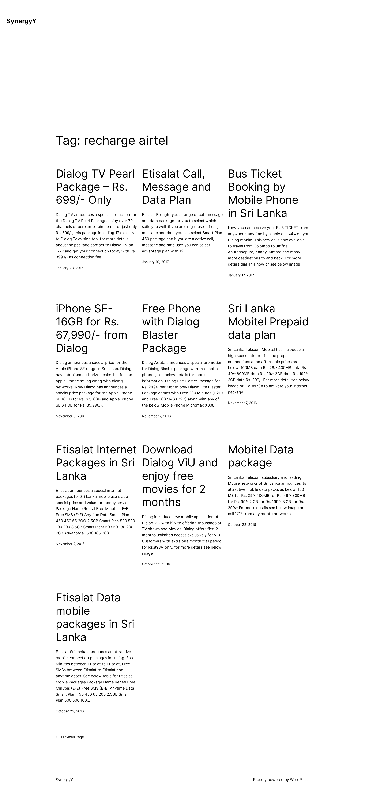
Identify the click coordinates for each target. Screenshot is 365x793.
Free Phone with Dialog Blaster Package (171, 328)
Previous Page (70, 737)
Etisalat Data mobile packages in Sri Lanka (95, 617)
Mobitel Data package (261, 456)
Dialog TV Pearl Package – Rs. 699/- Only (95, 187)
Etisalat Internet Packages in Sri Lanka (96, 463)
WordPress (299, 779)
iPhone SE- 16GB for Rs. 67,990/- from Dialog (91, 328)
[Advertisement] (182, 76)
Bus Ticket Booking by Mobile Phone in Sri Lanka (263, 193)
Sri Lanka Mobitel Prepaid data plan (268, 322)
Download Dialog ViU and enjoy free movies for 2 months (180, 476)
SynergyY (21, 21)
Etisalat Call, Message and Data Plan (176, 187)
